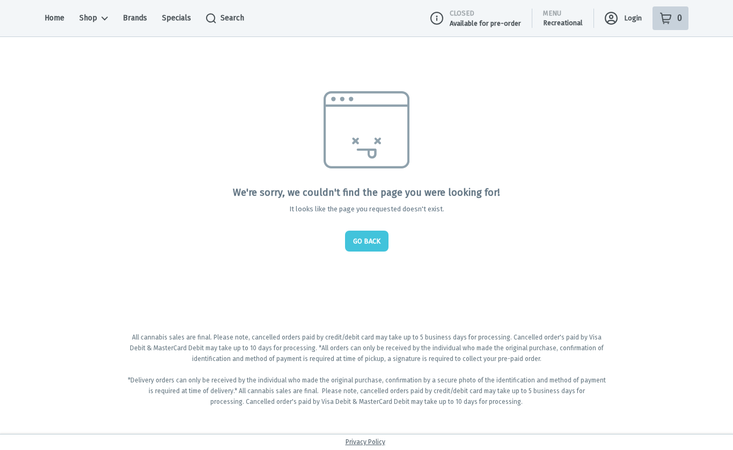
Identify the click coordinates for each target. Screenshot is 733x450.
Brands (135, 18)
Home (54, 18)
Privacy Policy (365, 442)
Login (633, 18)
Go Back (366, 241)
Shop (88, 18)
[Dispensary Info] (436, 18)
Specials (176, 18)
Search (232, 18)
